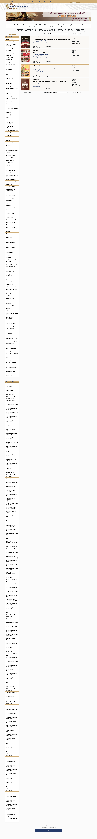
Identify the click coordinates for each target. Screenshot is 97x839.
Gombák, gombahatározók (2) (12, 130)
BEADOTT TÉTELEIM (48, 1)
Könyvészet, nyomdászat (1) (12, 200)
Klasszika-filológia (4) (10, 195)
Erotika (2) (8, 106)
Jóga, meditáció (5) (10, 172)
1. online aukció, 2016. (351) (11, 821)
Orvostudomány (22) (10, 271)
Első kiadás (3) (9, 96)
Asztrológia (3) (9, 69)
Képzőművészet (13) (10, 186)
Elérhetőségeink (48, 831)
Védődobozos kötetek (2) (11, 365)
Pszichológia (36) (9, 284)
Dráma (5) (8, 91)
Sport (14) (8, 308)
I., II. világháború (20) (10, 41)
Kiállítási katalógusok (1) (11, 193)
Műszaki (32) (8, 240)
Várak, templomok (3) (10, 360)
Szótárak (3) (8, 336)
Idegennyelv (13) (9, 157)
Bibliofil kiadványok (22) (11, 80)
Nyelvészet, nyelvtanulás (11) (12, 264)
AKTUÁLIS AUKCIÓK (13, 1)
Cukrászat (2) (8, 86)
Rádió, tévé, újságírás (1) (11, 286)
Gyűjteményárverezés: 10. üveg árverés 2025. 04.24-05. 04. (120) (12, 442)
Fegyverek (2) (8, 114)
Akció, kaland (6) (9, 48)
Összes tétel (12, 34)
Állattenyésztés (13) (10, 59)
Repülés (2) (8, 295)
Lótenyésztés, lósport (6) (11, 219)
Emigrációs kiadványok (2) (11, 98)
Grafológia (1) (9, 132)
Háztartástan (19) (9, 145)
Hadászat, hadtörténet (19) (11, 137)
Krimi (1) (7, 209)
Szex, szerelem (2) (10, 326)
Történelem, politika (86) (11, 343)
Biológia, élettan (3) (10, 83)
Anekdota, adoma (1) (10, 64)
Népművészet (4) (9, 252)
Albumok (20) (8, 50)
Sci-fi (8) (7, 300)
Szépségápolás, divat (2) (11, 323)
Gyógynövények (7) (10, 135)
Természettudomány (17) (11, 341)
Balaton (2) (8, 74)
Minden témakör (9, 39)
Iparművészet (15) (10, 162)
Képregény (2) (9, 184)
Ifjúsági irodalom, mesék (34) (12, 160)
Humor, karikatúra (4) (10, 155)
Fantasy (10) (8, 112)
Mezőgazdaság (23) (10, 237)
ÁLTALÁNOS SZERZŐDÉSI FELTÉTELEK (48, 827)
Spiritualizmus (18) (10, 305)
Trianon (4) (8, 346)
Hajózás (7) (8, 140)
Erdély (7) (8, 103)
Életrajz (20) (8, 93)
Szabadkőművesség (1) (11, 310)
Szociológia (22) (9, 333)
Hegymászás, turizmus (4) (11, 147)
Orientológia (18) (9, 269)
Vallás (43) (8, 357)
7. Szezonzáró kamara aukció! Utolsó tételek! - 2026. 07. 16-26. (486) (12, 385)
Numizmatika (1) (9, 261)
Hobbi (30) (8, 152)
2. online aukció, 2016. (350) (11, 818)
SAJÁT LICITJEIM (23, 1)
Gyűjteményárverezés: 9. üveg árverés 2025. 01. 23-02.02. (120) (11, 459)
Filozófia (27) (8, 117)
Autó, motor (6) (9, 72)
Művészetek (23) (9, 245)
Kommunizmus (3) (10, 198)
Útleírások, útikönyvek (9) (11, 348)
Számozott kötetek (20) (11, 321)
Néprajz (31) (8, 255)
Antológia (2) (8, 67)
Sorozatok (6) (9, 303)
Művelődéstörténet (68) (11, 242)
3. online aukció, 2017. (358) (11, 812)
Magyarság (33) (9, 224)
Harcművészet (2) (9, 142)
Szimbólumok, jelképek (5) (11, 328)
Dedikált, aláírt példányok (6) (12, 88)
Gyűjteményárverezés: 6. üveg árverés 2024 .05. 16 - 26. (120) (11, 499)
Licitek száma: (76, 43)
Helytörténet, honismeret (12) (12, 150)
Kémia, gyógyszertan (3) (11, 181)
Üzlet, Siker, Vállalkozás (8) (11, 351)
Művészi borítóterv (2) (10, 247)
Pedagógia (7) (9, 281)
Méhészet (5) (8, 231)
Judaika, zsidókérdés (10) (11, 179)
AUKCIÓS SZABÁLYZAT (48, 825)
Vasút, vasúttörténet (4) (11, 362)
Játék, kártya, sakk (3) (10, 170)
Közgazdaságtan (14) (10, 203)
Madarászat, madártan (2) (11, 222)
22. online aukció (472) (10, 522)
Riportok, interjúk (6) (10, 298)
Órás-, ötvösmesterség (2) (11, 266)
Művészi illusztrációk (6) (11, 250)
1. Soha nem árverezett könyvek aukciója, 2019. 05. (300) (11, 730)
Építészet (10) (9, 101)
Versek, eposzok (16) (10, 371)
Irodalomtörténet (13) (10, 167)
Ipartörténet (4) (9, 165)
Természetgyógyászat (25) (11, 338)
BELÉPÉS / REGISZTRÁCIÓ (75, 2)
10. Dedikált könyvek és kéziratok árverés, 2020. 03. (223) (11, 698)
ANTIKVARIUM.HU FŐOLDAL (35, 1)
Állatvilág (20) (9, 62)
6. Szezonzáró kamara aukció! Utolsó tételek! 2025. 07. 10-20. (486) (11, 429)
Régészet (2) (8, 293)
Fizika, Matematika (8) (10, 119)
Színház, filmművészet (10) (11, 331)
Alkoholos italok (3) (10, 53)
